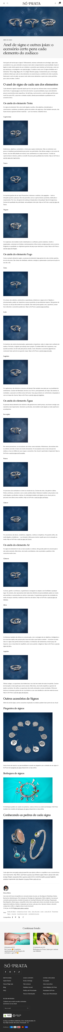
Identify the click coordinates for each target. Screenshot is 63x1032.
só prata (13, 914)
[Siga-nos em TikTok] (19, 972)
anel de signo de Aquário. (21, 692)
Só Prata (30, 93)
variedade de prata (33, 914)
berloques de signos (23, 809)
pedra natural (19, 872)
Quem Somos (7, 980)
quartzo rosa (30, 874)
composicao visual (22, 911)
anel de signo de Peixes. (41, 497)
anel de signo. (27, 69)
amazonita (16, 877)
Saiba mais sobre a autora (21, 908)
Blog (4, 987)
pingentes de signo (16, 767)
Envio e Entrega (27, 980)
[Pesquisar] (7, 3)
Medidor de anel (28, 987)
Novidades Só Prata (48, 990)
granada (47, 877)
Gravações (46, 980)
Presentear (55, 911)
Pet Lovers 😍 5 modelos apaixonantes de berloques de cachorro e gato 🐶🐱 (14, 951)
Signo (8, 914)
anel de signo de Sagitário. (36, 395)
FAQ (4, 990)
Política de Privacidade (29, 990)
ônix (17, 879)
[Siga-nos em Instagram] (10, 972)
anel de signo (15, 91)
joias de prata (36, 911)
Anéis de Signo (7, 40)
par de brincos (7, 69)
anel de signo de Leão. (45, 351)
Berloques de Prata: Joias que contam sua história (45, 950)
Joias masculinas (48, 984)
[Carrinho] (59, 3)
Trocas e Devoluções (29, 993)
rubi (22, 874)
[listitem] (12, 917)
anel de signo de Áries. (42, 307)
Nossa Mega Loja (8, 984)
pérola (50, 874)
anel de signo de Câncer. (25, 539)
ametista (5, 879)
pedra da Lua (37, 879)
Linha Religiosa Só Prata (50, 987)
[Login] (55, 3)
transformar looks (22, 914)
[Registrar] (27, 1008)
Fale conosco (27, 984)
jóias (29, 911)
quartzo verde (27, 877)
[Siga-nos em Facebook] (5, 972)
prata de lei (48, 911)
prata (42, 911)
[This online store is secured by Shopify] (7, 1015)
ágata (41, 874)
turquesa (26, 879)
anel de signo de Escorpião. (17, 453)
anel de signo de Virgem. (10, 248)
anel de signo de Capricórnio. (11, 158)
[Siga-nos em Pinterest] (14, 972)
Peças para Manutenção (50, 993)
